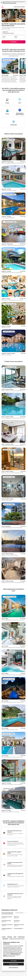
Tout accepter (13, 960)
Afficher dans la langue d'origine (9, 3)
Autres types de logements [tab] (7, 912)
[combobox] (13, 33)
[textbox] (7, 38)
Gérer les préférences (13, 967)
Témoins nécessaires (13, 964)
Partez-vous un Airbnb (19, 7)
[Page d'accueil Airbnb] (3, 7)
